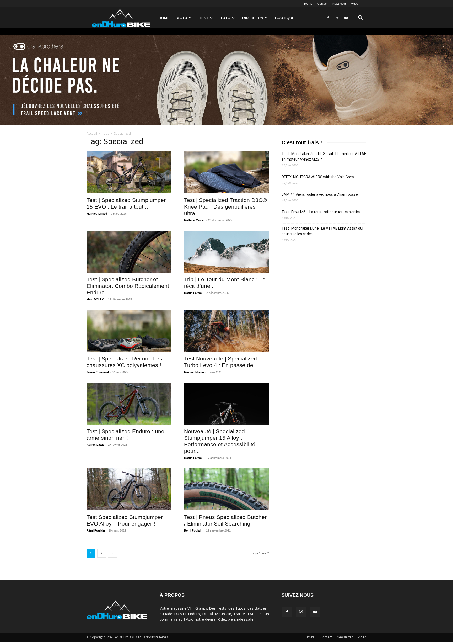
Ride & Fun (252, 18)
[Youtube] (346, 17)
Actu (182, 18)
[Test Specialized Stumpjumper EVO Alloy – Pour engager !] (129, 489)
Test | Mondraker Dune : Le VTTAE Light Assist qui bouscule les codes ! (322, 231)
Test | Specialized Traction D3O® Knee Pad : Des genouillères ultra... (225, 206)
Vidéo (354, 3)
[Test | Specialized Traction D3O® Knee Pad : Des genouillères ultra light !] (226, 172)
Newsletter (339, 3)
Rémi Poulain (96, 530)
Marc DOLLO (95, 299)
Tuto (225, 18)
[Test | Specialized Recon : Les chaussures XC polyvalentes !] (129, 331)
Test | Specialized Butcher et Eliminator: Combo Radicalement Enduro (128, 285)
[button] (360, 18)
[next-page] (112, 553)
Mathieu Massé (97, 213)
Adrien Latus (95, 444)
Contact (322, 3)
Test (203, 18)
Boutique (284, 18)
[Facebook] (328, 17)
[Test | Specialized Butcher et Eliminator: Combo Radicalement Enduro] (129, 252)
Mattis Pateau (193, 292)
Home (164, 18)
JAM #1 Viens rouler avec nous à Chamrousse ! (320, 194)
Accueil (92, 133)
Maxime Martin (194, 372)
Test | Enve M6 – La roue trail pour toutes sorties (321, 212)
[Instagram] (337, 17)
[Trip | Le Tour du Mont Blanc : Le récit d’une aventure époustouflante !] (226, 252)
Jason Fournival (98, 372)
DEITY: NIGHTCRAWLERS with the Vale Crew (318, 177)
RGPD (308, 3)
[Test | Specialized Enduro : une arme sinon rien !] (129, 404)
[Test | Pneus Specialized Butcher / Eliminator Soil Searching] (226, 489)
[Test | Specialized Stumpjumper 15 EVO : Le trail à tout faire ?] (129, 172)
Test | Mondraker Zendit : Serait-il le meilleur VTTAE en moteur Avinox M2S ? (324, 156)
